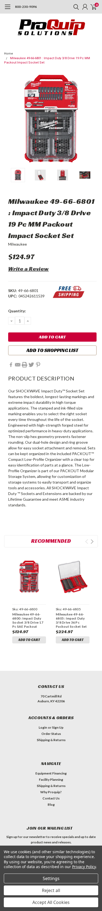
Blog (51, 804)
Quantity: (17, 311)
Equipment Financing (51, 773)
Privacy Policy (84, 866)
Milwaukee (17, 244)
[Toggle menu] (7, 9)
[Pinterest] (38, 364)
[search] (74, 7)
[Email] (17, 364)
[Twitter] (31, 364)
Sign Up (57, 727)
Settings (51, 878)
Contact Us (51, 798)
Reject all (51, 890)
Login (43, 727)
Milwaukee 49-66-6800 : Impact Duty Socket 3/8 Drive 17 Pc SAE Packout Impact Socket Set (27, 620)
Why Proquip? (51, 792)
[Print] (24, 364)
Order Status (51, 734)
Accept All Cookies (51, 902)
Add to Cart (29, 639)
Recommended (51, 540)
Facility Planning (51, 779)
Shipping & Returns (51, 740)
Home (8, 53)
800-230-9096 (26, 7)
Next (92, 118)
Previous (9, 118)
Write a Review (28, 268)
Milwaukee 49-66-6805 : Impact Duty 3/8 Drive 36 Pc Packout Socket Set (71, 620)
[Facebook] (11, 364)
